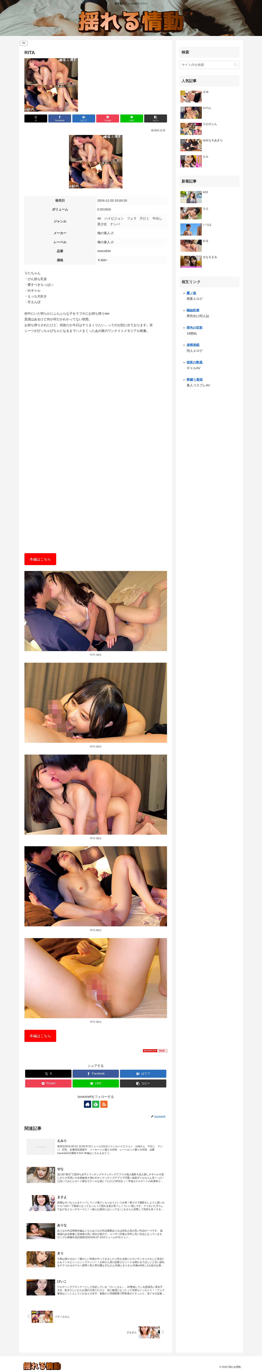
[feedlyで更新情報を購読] (95, 1104)
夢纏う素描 (195, 379)
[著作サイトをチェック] (87, 1104)
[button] (155, 118)
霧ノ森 (191, 293)
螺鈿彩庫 (193, 310)
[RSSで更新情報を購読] (103, 1104)
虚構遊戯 (193, 345)
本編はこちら (40, 559)
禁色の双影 (195, 327)
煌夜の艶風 (195, 362)
